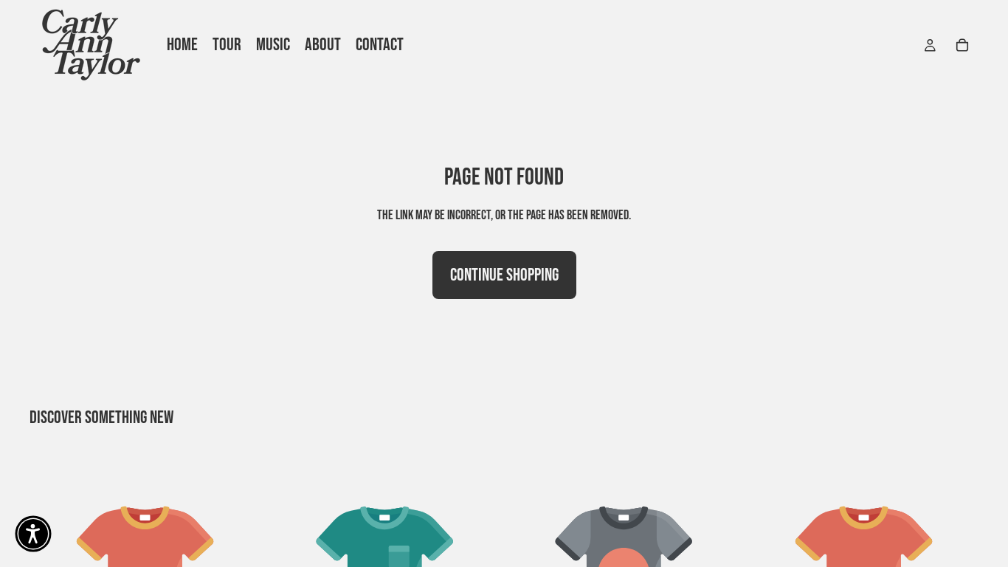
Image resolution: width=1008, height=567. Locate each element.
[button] (33, 533)
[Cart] (962, 45)
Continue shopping (504, 275)
